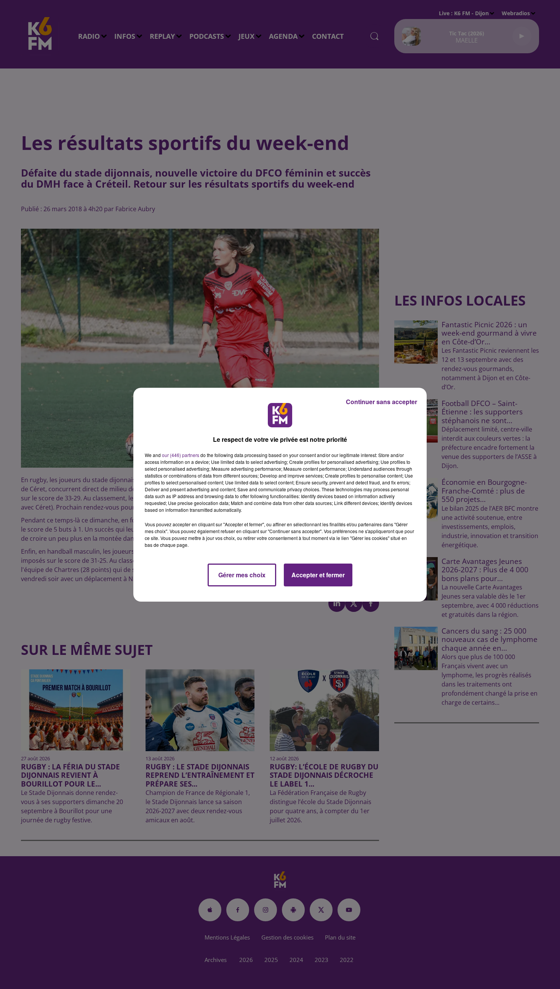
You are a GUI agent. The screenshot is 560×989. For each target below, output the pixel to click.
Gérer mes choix (242, 574)
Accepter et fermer (318, 574)
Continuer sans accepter (381, 401)
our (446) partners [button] (180, 455)
